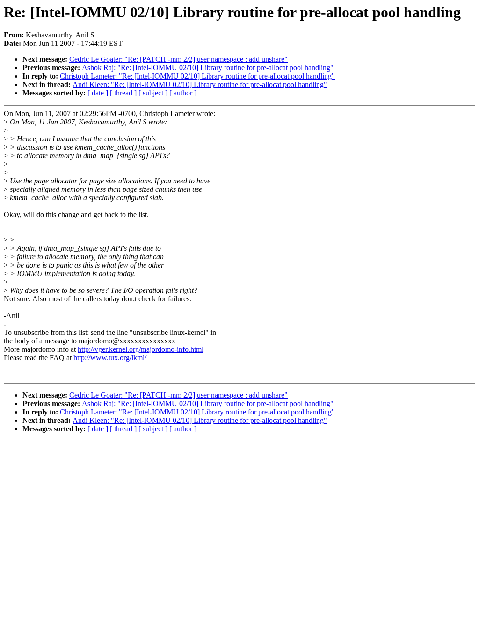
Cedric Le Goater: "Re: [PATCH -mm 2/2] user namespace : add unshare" (178, 59)
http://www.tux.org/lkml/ (109, 358)
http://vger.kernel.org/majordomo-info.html (140, 349)
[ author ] (182, 93)
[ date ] (97, 93)
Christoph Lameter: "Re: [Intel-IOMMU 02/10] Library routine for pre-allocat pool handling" (197, 76)
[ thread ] (123, 93)
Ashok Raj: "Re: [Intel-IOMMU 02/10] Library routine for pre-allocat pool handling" (208, 68)
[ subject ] (152, 93)
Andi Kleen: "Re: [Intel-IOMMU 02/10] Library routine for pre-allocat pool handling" (200, 84)
